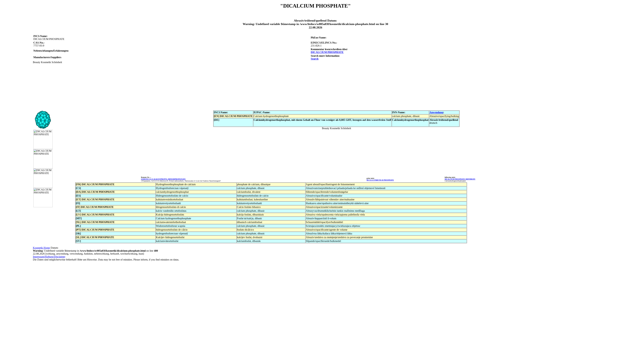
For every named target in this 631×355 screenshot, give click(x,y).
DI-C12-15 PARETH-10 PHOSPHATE (380, 180)
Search (314, 58)
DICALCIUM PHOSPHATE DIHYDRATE (460, 179)
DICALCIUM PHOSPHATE (327, 52)
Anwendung (436, 112)
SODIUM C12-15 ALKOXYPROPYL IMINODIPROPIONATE (163, 179)
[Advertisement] (131, 87)
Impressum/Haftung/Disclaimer (49, 256)
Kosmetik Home (41, 247)
